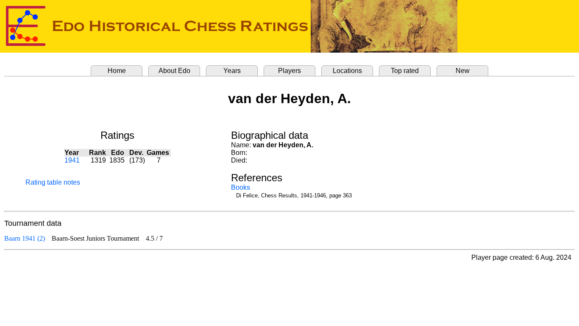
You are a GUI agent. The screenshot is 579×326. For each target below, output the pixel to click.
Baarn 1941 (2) (24, 238)
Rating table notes (52, 182)
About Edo (174, 70)
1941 (72, 160)
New (463, 70)
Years (232, 70)
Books (240, 187)
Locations (347, 70)
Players (289, 70)
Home (117, 70)
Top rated (405, 70)
